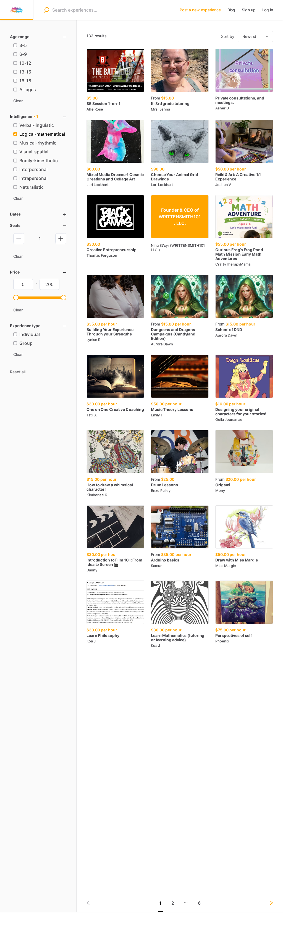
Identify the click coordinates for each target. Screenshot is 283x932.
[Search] (46, 10)
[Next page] (267, 903)
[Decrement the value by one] (18, 238)
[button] (16, 298)
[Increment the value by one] (60, 238)
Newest (249, 36)
